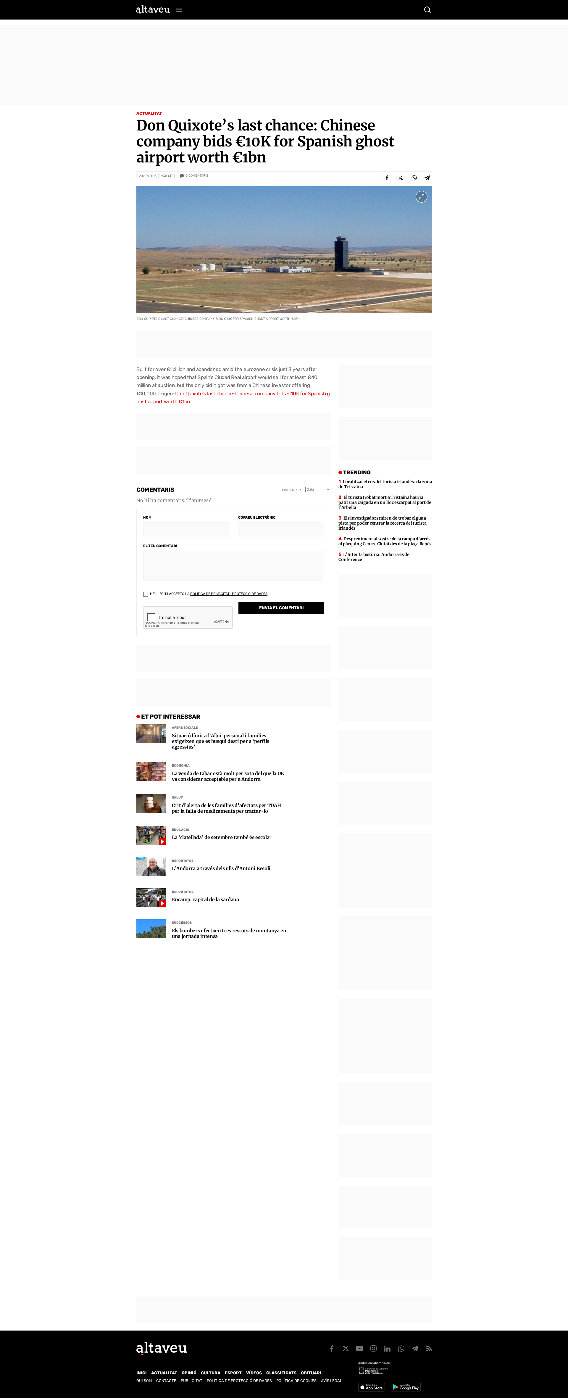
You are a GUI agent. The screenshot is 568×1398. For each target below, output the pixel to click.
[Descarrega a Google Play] (406, 1387)
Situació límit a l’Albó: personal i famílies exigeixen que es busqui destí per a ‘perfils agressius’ (220, 741)
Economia (181, 765)
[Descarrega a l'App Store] (371, 1387)
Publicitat (191, 1380)
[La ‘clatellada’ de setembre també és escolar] (151, 835)
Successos (182, 923)
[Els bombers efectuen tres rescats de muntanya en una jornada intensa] (151, 928)
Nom (147, 517)
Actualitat (149, 113)
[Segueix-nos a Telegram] (415, 1348)
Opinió (189, 1373)
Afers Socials (185, 728)
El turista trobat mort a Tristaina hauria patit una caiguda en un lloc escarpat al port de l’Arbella (384, 502)
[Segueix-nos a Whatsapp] (401, 1348)
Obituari (311, 1373)
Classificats (281, 1373)
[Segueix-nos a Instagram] (373, 1348)
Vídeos (254, 1373)
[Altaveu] (153, 9)
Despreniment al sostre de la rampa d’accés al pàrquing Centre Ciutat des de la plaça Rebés (384, 541)
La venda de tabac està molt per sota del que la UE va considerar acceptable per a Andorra (228, 776)
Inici (141, 1373)
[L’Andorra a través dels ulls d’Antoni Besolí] (151, 866)
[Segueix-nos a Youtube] (359, 1348)
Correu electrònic (256, 517)
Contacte (166, 1380)
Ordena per (291, 490)
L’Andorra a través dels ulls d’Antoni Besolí (221, 868)
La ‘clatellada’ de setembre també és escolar (222, 837)
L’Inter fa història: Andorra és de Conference (373, 557)
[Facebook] (387, 178)
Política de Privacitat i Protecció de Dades (228, 594)
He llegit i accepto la (208, 594)
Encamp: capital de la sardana (205, 899)
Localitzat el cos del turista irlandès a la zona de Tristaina (385, 484)
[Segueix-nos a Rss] (429, 1348)
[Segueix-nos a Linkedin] (387, 1348)
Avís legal (331, 1380)
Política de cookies (296, 1380)
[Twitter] (400, 178)
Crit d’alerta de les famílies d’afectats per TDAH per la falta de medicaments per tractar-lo (226, 808)
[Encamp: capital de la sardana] (151, 897)
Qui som (144, 1380)
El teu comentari (160, 546)
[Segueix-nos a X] (345, 1348)
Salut (177, 797)
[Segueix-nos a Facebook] (331, 1348)
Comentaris (196, 176)
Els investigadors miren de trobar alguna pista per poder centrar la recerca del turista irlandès (382, 523)
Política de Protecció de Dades (239, 1380)
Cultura (210, 1373)
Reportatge (182, 861)
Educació (180, 830)
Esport (233, 1373)
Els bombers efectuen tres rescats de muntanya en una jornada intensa (229, 933)
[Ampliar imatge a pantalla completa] (421, 197)
